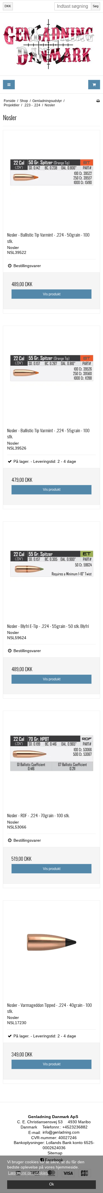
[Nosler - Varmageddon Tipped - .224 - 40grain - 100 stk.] (51, 949)
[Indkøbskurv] (94, 84)
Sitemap (54, 1153)
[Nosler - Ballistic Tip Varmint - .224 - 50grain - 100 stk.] (51, 179)
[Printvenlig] (98, 101)
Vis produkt (51, 294)
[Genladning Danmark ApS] (51, 44)
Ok (51, 1184)
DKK (8, 6)
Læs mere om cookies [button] (28, 1173)
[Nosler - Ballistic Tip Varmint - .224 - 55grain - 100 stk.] (51, 374)
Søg (95, 6)
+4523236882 (75, 1127)
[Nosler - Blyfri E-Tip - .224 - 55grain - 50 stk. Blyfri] (51, 570)
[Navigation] (9, 84)
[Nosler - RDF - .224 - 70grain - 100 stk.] (51, 759)
